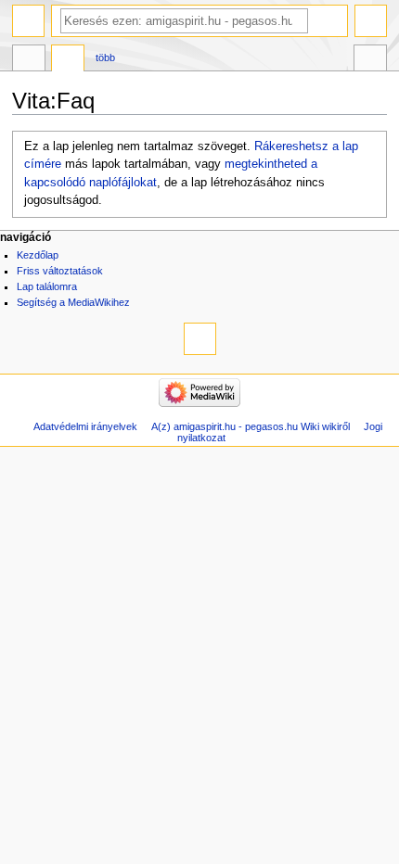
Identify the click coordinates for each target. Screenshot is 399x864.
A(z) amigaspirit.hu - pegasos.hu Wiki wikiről (250, 426)
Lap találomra (47, 286)
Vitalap (68, 60)
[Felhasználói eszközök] (370, 21)
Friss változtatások (60, 270)
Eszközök (370, 60)
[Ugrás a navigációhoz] (28, 21)
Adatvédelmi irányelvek (85, 426)
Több (105, 57)
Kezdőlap (37, 254)
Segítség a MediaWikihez (73, 302)
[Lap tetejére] (200, 339)
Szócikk (29, 60)
